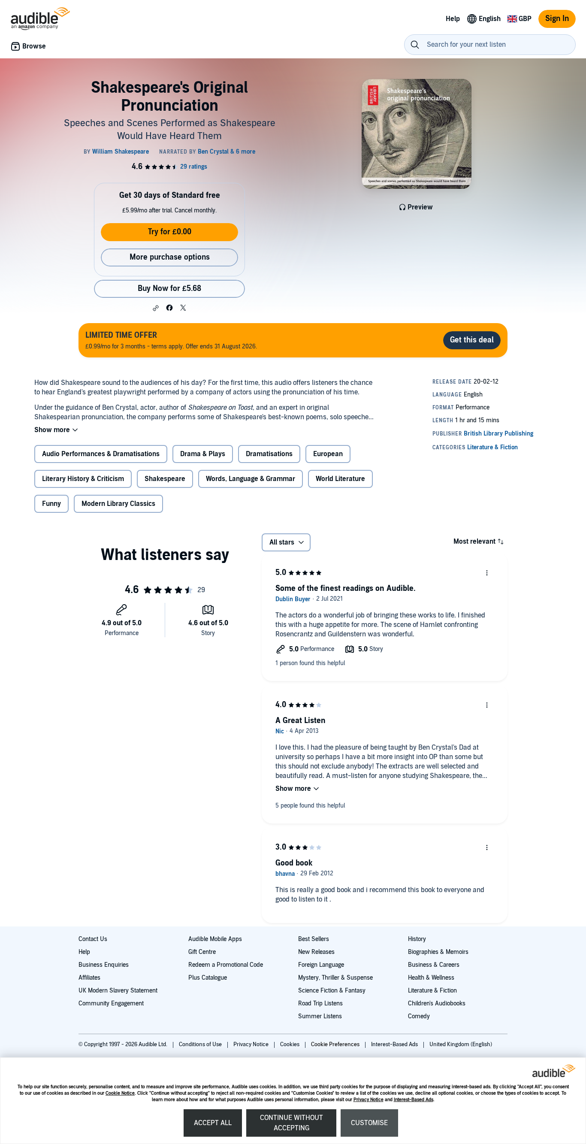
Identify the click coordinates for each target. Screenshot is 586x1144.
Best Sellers (313, 939)
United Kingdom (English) (460, 1044)
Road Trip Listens (320, 1003)
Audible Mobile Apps (215, 939)
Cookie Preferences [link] (335, 1044)
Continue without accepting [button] (291, 1123)
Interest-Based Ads (413, 1099)
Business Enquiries (104, 964)
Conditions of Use (201, 1044)
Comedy (419, 1016)
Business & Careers (433, 964)
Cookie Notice (120, 1093)
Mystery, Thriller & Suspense (335, 977)
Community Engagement (111, 1003)
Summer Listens (320, 1016)
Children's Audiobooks (436, 1003)
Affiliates (89, 977)
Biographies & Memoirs (438, 952)
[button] (155, 308)
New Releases (316, 952)
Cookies (290, 1044)
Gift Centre (202, 952)
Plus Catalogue (207, 977)
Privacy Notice (368, 1099)
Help (84, 952)
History (417, 939)
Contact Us (93, 939)
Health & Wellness (431, 977)
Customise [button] (369, 1123)
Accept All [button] (212, 1123)
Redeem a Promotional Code (225, 964)
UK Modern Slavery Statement (118, 990)
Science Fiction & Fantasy (331, 990)
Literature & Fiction (432, 990)
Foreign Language (321, 964)
